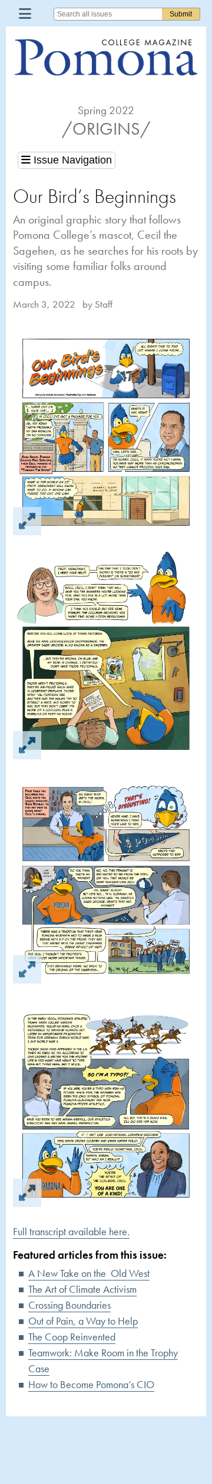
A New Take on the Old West (89, 1273)
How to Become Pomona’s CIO (91, 1384)
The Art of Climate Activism (82, 1289)
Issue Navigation (71, 160)
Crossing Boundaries (69, 1305)
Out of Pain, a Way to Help (83, 1321)
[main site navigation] (25, 13)
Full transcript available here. (71, 1231)
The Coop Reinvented (71, 1336)
